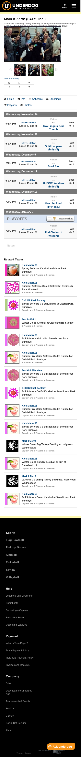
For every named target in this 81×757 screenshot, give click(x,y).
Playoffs (12, 105)
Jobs (8, 683)
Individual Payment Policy (19, 657)
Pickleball (12, 562)
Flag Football (15, 539)
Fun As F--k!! (29, 319)
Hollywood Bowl (28, 123)
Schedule (37, 99)
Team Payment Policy (17, 650)
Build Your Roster (15, 617)
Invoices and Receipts (17, 665)
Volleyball (12, 577)
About (9, 730)
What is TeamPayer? (17, 643)
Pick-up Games (16, 547)
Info (23, 99)
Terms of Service (24, 753)
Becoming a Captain (17, 610)
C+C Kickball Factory (34, 300)
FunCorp (10, 708)
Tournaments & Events (18, 701)
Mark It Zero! (29, 441)
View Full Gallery (11, 78)
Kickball (11, 554)
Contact (10, 715)
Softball (11, 569)
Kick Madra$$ (29, 265)
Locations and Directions (19, 595)
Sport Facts (12, 603)
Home (10, 99)
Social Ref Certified (16, 723)
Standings (55, 99)
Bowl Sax (53, 166)
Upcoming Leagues (16, 624)
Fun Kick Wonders (32, 370)
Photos (28, 105)
